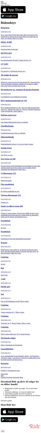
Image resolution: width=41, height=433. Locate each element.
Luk (3, 431)
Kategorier (16, 377)
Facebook (9, 377)
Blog (21, 377)
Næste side (4, 374)
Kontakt (3, 377)
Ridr (2, 1)
